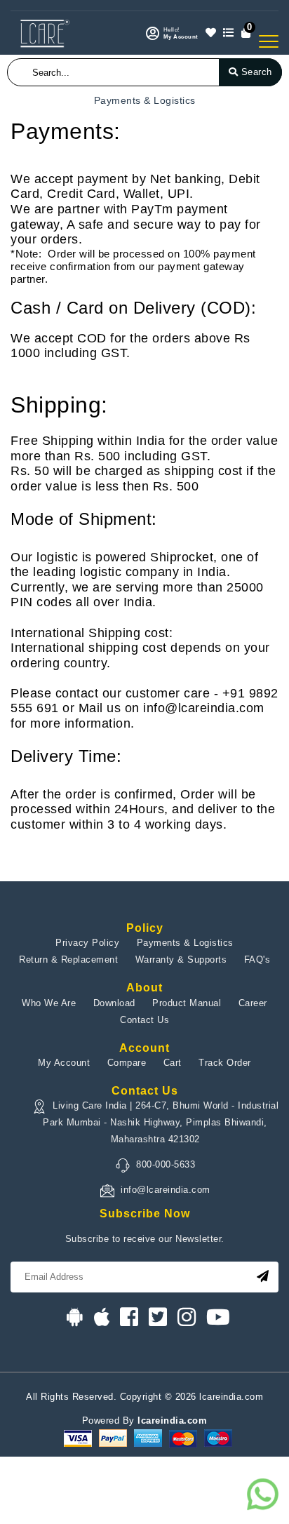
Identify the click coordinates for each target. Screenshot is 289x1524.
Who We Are (49, 1003)
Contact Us (144, 1020)
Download (114, 1003)
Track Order (225, 1062)
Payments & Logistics (185, 942)
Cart (172, 1062)
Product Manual (186, 1003)
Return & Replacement (68, 959)
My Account (64, 1062)
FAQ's (257, 959)
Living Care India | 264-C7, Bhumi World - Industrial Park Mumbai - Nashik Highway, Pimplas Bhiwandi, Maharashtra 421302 (160, 1122)
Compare (127, 1062)
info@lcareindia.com (165, 1189)
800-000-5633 (165, 1164)
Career (252, 1003)
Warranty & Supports (181, 959)
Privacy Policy (87, 942)
